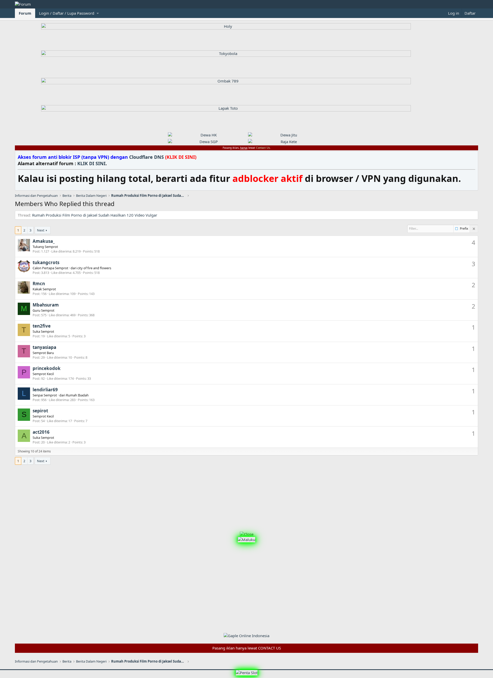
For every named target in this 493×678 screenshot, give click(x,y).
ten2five (42, 326)
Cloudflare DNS (162, 157)
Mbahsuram (46, 305)
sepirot (40, 411)
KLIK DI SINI (91, 163)
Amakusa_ (44, 241)
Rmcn (39, 283)
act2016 (41, 432)
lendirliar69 (45, 390)
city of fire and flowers (94, 268)
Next (40, 230)
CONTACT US (269, 648)
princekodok (47, 368)
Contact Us (263, 148)
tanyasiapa (44, 347)
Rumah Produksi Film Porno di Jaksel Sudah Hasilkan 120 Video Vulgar (94, 215)
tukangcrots (46, 262)
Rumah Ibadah (77, 395)
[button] (68, 13)
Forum (25, 13)
